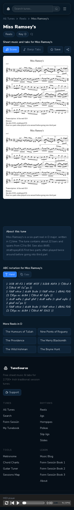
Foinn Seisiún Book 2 (52, 468)
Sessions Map (11, 475)
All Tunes (9, 18)
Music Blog (46, 456)
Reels (23, 18)
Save (57, 49)
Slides (43, 440)
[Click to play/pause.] (18, 503)
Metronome (10, 456)
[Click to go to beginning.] (12, 503)
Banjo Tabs (34, 49)
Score (13, 49)
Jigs (42, 416)
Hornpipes (46, 422)
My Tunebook (11, 428)
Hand (12, 274)
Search (7, 416)
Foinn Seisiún (11, 422)
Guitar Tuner (10, 468)
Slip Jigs (45, 434)
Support (14, 392)
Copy (26, 274)
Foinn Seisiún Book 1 (52, 462)
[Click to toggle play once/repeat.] (6, 503)
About (43, 481)
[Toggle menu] (65, 9)
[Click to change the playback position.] (34, 503)
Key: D (22, 34)
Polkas (44, 428)
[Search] (56, 8)
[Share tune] (68, 49)
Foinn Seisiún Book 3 (52, 475)
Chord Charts (11, 462)
